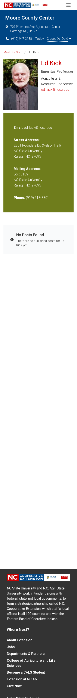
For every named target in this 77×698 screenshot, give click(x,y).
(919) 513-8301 (37, 198)
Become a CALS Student (26, 672)
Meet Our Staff (13, 52)
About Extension (19, 640)
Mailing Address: (27, 169)
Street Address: (27, 140)
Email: (19, 128)
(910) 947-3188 (21, 38)
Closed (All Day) (57, 38)
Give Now (14, 686)
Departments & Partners (26, 654)
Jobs (11, 647)
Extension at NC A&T (23, 679)
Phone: (19, 198)
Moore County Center (29, 18)
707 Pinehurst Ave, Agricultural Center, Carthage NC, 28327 (35, 29)
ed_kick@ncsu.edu (55, 90)
